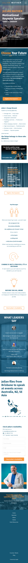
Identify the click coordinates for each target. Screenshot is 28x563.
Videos (14, 517)
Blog (14, 555)
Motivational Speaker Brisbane (14, 535)
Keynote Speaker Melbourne (14, 533)
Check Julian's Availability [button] (14, 308)
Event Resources (14, 522)
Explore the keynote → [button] (12, 99)
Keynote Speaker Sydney (14, 530)
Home (14, 513)
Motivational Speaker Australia (14, 542)
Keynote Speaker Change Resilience (14, 526)
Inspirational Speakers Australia (14, 549)
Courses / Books (14, 553)
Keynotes (14, 515)
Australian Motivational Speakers (14, 546)
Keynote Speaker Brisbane (14, 528)
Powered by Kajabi (14, 559)
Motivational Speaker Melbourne (14, 540)
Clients (14, 520)
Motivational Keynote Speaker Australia (14, 544)
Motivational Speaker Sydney (14, 537)
